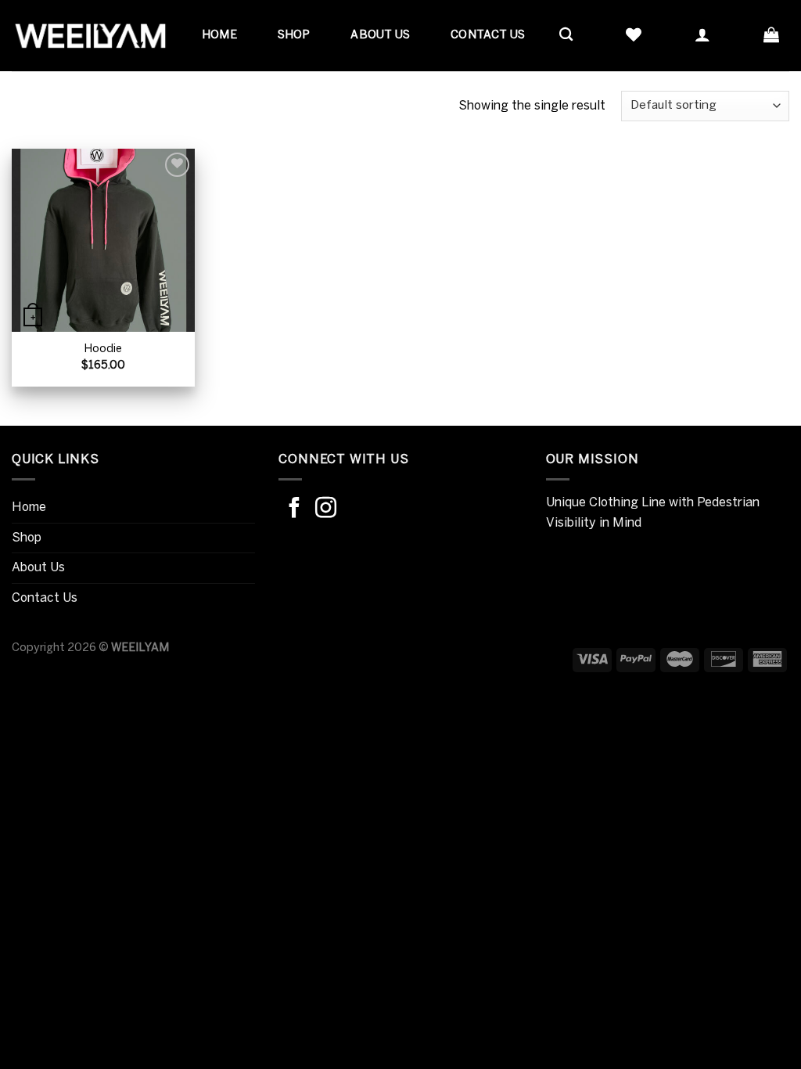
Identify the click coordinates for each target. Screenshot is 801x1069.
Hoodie (103, 349)
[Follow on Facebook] (294, 509)
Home (219, 35)
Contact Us (488, 35)
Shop (294, 35)
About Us (380, 35)
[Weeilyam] (90, 35)
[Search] (566, 35)
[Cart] (771, 34)
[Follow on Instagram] (325, 509)
